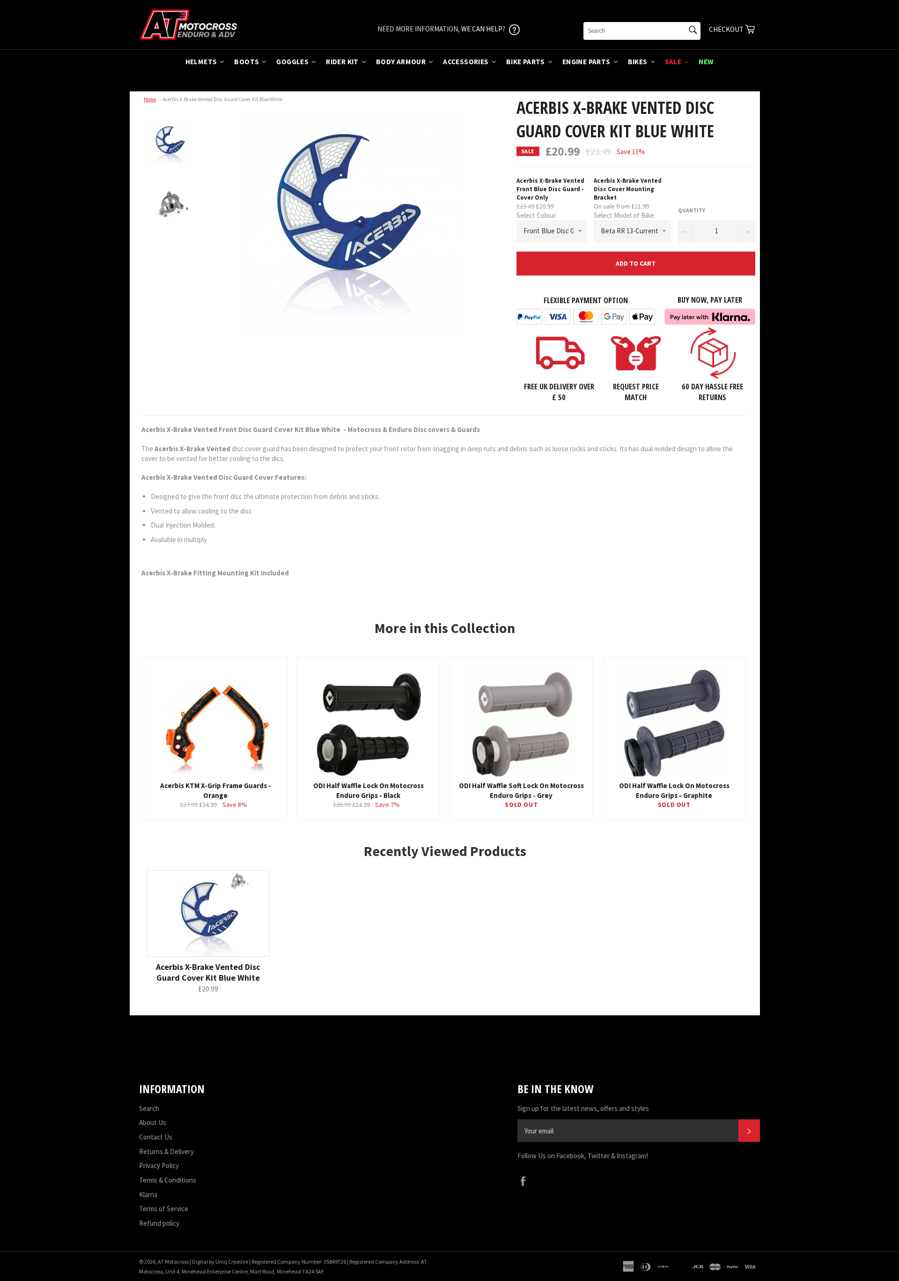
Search (149, 1108)
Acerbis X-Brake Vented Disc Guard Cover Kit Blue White (222, 99)
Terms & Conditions (167, 1180)
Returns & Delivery (166, 1151)
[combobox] (641, 31)
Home (150, 99)
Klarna (148, 1194)
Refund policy (159, 1223)
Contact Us (155, 1136)
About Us (152, 1122)
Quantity (691, 210)
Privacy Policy (159, 1165)
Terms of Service (163, 1208)
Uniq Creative (231, 1261)
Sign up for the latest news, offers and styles (583, 1108)
